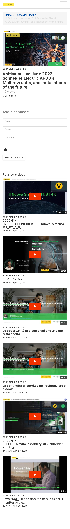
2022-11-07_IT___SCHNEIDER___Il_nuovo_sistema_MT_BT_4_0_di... (34, 224)
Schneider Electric (26, 14)
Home (8, 14)
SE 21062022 (12, 279)
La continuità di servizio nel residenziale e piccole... (34, 387)
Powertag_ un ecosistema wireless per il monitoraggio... (33, 500)
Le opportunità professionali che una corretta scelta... (34, 332)
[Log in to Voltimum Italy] (5, 149)
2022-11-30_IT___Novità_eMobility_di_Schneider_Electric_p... (35, 444)
